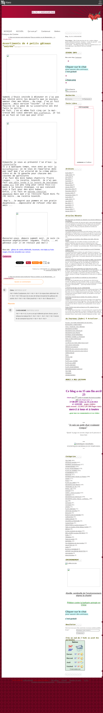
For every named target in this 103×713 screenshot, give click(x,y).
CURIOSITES (69, 517)
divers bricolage (69, 555)
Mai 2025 (68, 203)
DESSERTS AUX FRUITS (72, 332)
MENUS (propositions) (71, 346)
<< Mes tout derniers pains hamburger (19, 37)
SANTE (67, 478)
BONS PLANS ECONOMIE (73, 515)
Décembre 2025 (70, 189)
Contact (67, 48)
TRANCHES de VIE (71, 486)
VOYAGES (68, 504)
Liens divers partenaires (72, 344)
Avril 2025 (68, 205)
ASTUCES (68, 502)
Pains (67, 355)
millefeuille (27, 250)
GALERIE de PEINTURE (72, 521)
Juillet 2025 (68, 199)
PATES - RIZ (68, 488)
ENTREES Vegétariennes (72, 464)
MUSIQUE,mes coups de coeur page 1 (76, 349)
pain (66, 500)
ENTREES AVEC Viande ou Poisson (75, 476)
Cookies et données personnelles (42, 682)
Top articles (55, 680)
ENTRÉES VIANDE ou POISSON (75, 336)
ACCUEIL (20, 31)
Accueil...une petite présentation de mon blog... (79, 322)
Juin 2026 (68, 177)
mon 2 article (77, 397)
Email (66, 630)
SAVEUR (67, 490)
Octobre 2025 (69, 193)
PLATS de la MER (70, 363)
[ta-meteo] (75, 667)
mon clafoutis (42, 113)
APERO (67, 507)
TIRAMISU (68, 373)
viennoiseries (69, 553)
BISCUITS (68, 513)
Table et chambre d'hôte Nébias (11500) (77, 527)
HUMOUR (68, 494)
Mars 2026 (68, 183)
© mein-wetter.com (75, 669)
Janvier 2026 (69, 187)
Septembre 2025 (70, 195)
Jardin (67, 547)
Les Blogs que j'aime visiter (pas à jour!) (76, 342)
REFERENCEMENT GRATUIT (73, 369)
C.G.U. (86, 680)
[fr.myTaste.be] (70, 89)
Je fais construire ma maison (73, 531)
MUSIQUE (8, 31)
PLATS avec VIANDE (71, 361)
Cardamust (45, 31)
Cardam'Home (69, 523)
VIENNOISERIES (70, 375)
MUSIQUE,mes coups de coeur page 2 (76, 351)
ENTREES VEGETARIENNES (74, 334)
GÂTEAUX (68, 340)
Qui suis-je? (32, 31)
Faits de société (69, 539)
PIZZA (67, 480)
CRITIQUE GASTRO (71, 511)
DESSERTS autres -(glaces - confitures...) (77, 498)
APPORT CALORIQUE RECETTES (75, 551)
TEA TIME (68, 371)
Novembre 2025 (70, 191)
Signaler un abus (75, 680)
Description (69, 40)
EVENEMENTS (69, 472)
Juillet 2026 (68, 175)
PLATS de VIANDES (71, 470)
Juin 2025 (68, 201)
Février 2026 (69, 185)
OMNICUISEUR (69, 353)
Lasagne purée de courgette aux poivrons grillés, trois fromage (83, 259)
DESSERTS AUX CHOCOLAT (73, 330)
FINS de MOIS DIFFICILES (73, 338)
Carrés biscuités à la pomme (73, 230)
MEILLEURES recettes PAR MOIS (75, 533)
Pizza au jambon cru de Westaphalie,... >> (43, 37)
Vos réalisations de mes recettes (74, 543)
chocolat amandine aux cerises (19, 252)
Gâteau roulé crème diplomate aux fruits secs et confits (81, 268)
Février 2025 (69, 209)
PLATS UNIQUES (70, 365)
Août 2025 (68, 197)
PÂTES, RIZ (68, 357)
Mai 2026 (68, 179)
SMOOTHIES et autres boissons (74, 525)
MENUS (67, 529)
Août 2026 (68, 172)
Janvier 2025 (69, 211)
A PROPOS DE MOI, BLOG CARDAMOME (77, 288)
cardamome (80, 162)
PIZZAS (67, 359)
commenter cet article (51, 270)
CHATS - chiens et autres (72, 492)
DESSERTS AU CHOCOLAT (73, 496)
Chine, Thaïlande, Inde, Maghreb (75, 326)
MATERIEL (68, 541)
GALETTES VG (69, 545)
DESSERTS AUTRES (71, 328)
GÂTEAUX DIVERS (56, 269)
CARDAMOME (28, 680)
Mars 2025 (68, 207)
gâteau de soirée (17, 250)
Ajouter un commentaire (22, 282)
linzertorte (36, 250)
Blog (66, 36)
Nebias (75, 642)
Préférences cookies (64, 682)
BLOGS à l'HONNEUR (71, 549)
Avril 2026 (68, 181)
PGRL (67, 535)
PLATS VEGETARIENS (72, 367)
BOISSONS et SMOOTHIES (73, 324)
